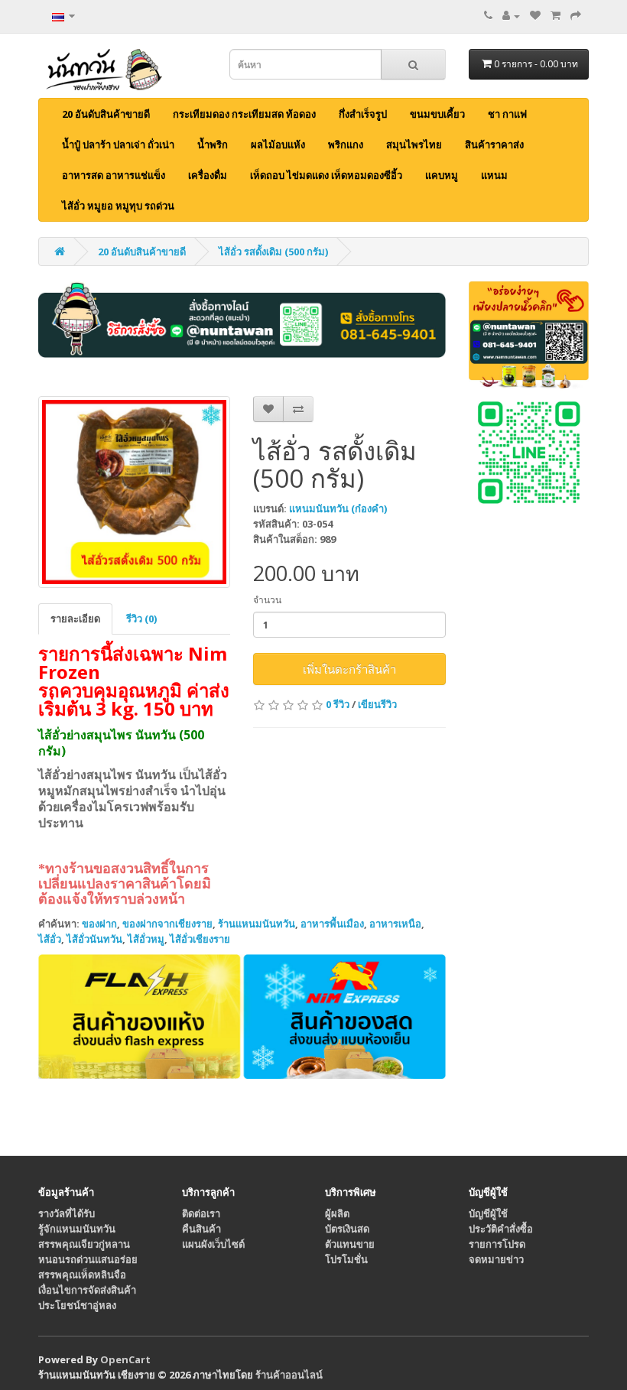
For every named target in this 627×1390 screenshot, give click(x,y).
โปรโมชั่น (346, 1259)
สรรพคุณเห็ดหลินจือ (82, 1274)
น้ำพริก (212, 144)
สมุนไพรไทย (414, 144)
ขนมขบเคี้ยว (437, 114)
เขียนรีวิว (377, 704)
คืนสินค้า (201, 1229)
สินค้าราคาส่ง (494, 144)
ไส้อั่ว (49, 939)
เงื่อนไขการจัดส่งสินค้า (87, 1290)
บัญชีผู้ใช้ (488, 1213)
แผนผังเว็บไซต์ (213, 1244)
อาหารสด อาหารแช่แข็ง (113, 175)
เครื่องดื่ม (207, 175)
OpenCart (125, 1359)
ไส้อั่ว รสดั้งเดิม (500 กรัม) (273, 251)
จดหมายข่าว (496, 1259)
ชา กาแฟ (507, 114)
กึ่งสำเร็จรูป (363, 114)
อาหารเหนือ (395, 923)
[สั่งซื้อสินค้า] (575, 15)
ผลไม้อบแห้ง (278, 144)
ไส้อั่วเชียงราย (200, 939)
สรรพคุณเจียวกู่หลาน (84, 1244)
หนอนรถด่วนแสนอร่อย (88, 1259)
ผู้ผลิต (337, 1213)
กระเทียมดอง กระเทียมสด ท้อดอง (244, 114)
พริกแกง (345, 144)
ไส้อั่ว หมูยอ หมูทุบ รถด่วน (118, 206)
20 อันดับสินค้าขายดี (106, 114)
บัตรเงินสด (347, 1229)
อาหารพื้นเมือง (332, 923)
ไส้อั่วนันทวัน (94, 939)
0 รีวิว (337, 704)
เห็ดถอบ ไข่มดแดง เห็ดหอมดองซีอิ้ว (326, 175)
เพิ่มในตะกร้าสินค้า (349, 669)
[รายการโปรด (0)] (535, 15)
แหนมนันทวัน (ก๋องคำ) (338, 508)
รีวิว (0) (141, 618)
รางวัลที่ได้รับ (66, 1213)
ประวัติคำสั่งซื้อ (501, 1229)
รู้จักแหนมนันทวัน (76, 1229)
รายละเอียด (75, 618)
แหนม (494, 175)
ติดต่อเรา (201, 1213)
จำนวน (267, 599)
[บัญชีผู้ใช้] (511, 15)
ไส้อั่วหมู (146, 939)
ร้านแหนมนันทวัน (256, 923)
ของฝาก (99, 923)
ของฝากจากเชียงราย (167, 923)
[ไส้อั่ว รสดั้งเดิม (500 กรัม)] (134, 492)
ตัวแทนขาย (350, 1244)
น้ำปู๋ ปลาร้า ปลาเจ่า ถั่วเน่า (118, 144)
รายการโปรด (497, 1244)
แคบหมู (441, 175)
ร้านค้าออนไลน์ (289, 1375)
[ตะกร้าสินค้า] (555, 15)
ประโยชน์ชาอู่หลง (77, 1305)
